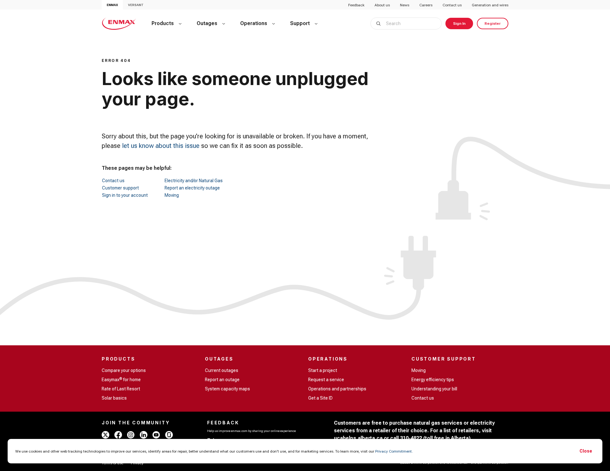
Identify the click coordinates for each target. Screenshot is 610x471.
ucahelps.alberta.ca (358, 438)
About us (382, 5)
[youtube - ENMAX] (156, 435)
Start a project (322, 370)
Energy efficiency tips (432, 379)
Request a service (326, 379)
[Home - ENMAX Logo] (119, 23)
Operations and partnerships (337, 388)
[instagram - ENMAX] (131, 435)
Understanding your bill (434, 388)
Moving (172, 195)
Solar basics (114, 398)
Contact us (452, 5)
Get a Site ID (320, 398)
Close (586, 451)
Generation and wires (490, 5)
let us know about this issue (161, 145)
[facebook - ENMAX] (118, 435)
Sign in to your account (125, 195)
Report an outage (222, 379)
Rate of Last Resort (121, 388)
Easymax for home (121, 379)
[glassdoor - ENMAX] (169, 435)
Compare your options (124, 370)
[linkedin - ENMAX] (143, 435)
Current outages (221, 370)
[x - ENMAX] (105, 435)
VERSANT (136, 5)
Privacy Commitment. (394, 451)
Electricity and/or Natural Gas (194, 180)
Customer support (120, 187)
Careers (425, 5)
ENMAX (112, 5)
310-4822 (411, 438)
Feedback (356, 5)
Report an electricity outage (192, 187)
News (404, 5)
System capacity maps (227, 388)
